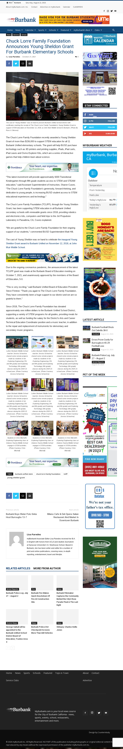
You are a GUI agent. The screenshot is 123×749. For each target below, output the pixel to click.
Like (95, 116)
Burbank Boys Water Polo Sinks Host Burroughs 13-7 (21, 516)
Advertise (87, 680)
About (86, 673)
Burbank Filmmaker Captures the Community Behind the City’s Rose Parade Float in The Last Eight (67, 599)
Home (10, 30)
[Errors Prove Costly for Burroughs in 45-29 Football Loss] (86, 322)
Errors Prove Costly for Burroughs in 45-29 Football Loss (102, 325)
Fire (33, 589)
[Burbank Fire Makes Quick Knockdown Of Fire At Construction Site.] (42, 582)
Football (96, 316)
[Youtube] (115, 11)
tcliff (65, 474)
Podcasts (11, 37)
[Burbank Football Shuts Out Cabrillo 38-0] (86, 310)
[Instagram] (108, 11)
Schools (52, 30)
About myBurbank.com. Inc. (17, 7)
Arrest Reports (12, 589)
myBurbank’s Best (82, 30)
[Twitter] (111, 11)
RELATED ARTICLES (18, 568)
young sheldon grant (16, 477)
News (18, 30)
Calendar (66, 7)
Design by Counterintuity (99, 732)
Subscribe (110, 133)
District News (12, 623)
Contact (34, 7)
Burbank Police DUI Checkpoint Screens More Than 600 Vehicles (42, 630)
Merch (21, 37)
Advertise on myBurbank (50, 7)
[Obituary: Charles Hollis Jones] (68, 616)
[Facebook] (104, 11)
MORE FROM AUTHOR (47, 568)
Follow (111, 121)
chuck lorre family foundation (48, 474)
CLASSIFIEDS (78, 7)
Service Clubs (12, 680)
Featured (65, 30)
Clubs (97, 30)
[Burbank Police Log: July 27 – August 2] (17, 582)
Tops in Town (62, 673)
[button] (113, 30)
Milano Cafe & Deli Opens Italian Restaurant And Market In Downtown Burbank (63, 517)
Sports (41, 30)
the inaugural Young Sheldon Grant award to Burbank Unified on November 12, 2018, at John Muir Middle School (41, 243)
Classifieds (32, 37)
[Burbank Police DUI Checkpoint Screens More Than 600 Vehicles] (42, 616)
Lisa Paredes (14, 57)
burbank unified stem (24, 474)
